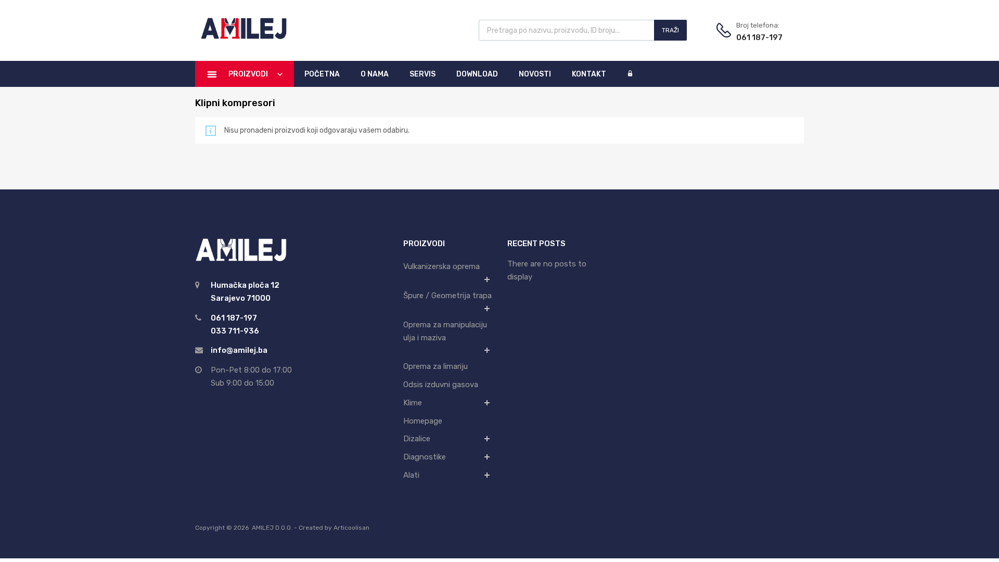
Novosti (535, 74)
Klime (412, 402)
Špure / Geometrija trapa (447, 295)
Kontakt (589, 74)
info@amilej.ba (239, 350)
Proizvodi (248, 74)
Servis (422, 74)
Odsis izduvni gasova (440, 384)
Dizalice (416, 438)
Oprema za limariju (435, 366)
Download (477, 74)
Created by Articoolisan (334, 527)
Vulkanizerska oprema (441, 266)
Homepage (422, 421)
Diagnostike (424, 457)
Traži (670, 30)
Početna (322, 74)
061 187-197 (759, 37)
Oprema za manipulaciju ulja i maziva (445, 331)
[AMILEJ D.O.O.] (242, 37)
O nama (375, 74)
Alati (411, 475)
